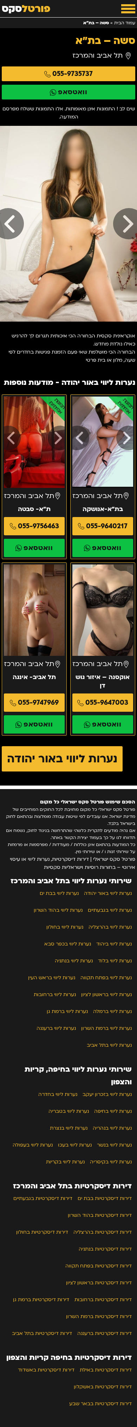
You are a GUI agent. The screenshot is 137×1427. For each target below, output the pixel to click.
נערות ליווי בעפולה (33, 1145)
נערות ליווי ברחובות (55, 994)
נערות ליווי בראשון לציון (106, 994)
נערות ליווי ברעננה (56, 1028)
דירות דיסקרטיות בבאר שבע (100, 1403)
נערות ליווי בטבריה (68, 1111)
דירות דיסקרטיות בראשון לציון (99, 1282)
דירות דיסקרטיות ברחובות (103, 1299)
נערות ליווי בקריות (65, 1161)
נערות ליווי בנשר (114, 1145)
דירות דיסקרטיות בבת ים (105, 1198)
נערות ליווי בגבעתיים (110, 910)
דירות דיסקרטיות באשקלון (103, 1386)
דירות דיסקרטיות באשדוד (46, 1370)
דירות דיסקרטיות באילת (106, 1370)
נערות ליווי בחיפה (113, 1111)
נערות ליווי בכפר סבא (67, 944)
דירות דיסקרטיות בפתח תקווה (98, 1266)
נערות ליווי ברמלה (112, 1011)
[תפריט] (128, 9)
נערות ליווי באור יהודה (62, 758)
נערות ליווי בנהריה (112, 1128)
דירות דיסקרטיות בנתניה (105, 1249)
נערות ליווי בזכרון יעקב (107, 1094)
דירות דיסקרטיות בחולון (42, 1232)
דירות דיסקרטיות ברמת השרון (99, 1316)
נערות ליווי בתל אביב (109, 1045)
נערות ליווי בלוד (115, 960)
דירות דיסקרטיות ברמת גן (41, 1299)
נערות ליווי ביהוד (114, 944)
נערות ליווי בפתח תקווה (106, 977)
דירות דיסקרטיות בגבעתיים (42, 1198)
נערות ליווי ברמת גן (67, 1011)
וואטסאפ (72, 92)
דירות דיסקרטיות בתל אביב (42, 1333)
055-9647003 (106, 702)
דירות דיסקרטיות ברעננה (104, 1333)
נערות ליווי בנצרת (68, 1128)
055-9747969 (38, 702)
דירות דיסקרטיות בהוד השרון (100, 1215)
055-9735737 (72, 73)
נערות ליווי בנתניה (74, 960)
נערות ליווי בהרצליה (110, 927)
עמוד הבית (124, 23)
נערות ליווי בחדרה (57, 1094)
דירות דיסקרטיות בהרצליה (102, 1232)
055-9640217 (107, 526)
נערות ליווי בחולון (64, 927)
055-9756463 (38, 526)
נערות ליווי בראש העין (51, 977)
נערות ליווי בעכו (75, 1145)
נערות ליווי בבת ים (59, 893)
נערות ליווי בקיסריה (111, 1161)
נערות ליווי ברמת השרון (106, 1028)
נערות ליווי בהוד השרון (58, 910)
